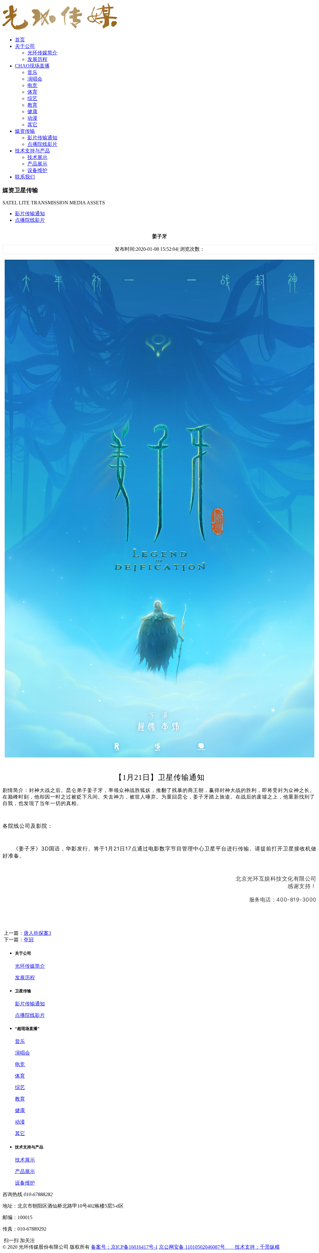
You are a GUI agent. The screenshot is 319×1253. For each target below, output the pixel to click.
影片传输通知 (42, 137)
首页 (20, 39)
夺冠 (29, 939)
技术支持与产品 (32, 150)
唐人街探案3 (37, 933)
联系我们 (25, 176)
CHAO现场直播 (32, 65)
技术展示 (37, 157)
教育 (32, 105)
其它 (32, 124)
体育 (32, 92)
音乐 (32, 72)
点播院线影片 (42, 144)
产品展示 (37, 163)
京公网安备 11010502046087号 (197, 1247)
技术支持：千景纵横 (257, 1247)
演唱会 (34, 79)
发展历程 (37, 59)
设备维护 (37, 170)
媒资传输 (25, 131)
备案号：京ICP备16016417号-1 (124, 1247)
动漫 (32, 118)
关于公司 (25, 46)
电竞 (32, 85)
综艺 (32, 98)
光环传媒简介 (42, 52)
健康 (32, 111)
